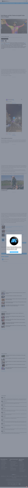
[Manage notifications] (26, 486)
